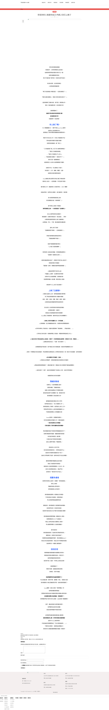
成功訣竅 (54, 11)
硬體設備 (1, 701)
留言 (22, 652)
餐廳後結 (6, 703)
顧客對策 (12, 707)
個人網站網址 (23, 662)
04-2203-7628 (70, 678)
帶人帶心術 (12, 699)
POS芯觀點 (12, 701)
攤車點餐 (6, 701)
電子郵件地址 (24, 660)
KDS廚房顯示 (6, 707)
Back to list (23, 636)
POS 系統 (1, 699)
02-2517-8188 (48, 678)
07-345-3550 (70, 686)
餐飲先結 (6, 699)
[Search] (88, 2)
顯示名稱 (23, 655)
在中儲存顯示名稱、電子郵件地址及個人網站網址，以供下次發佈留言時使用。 (39, 665)
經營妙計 (12, 705)
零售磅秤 (6, 705)
